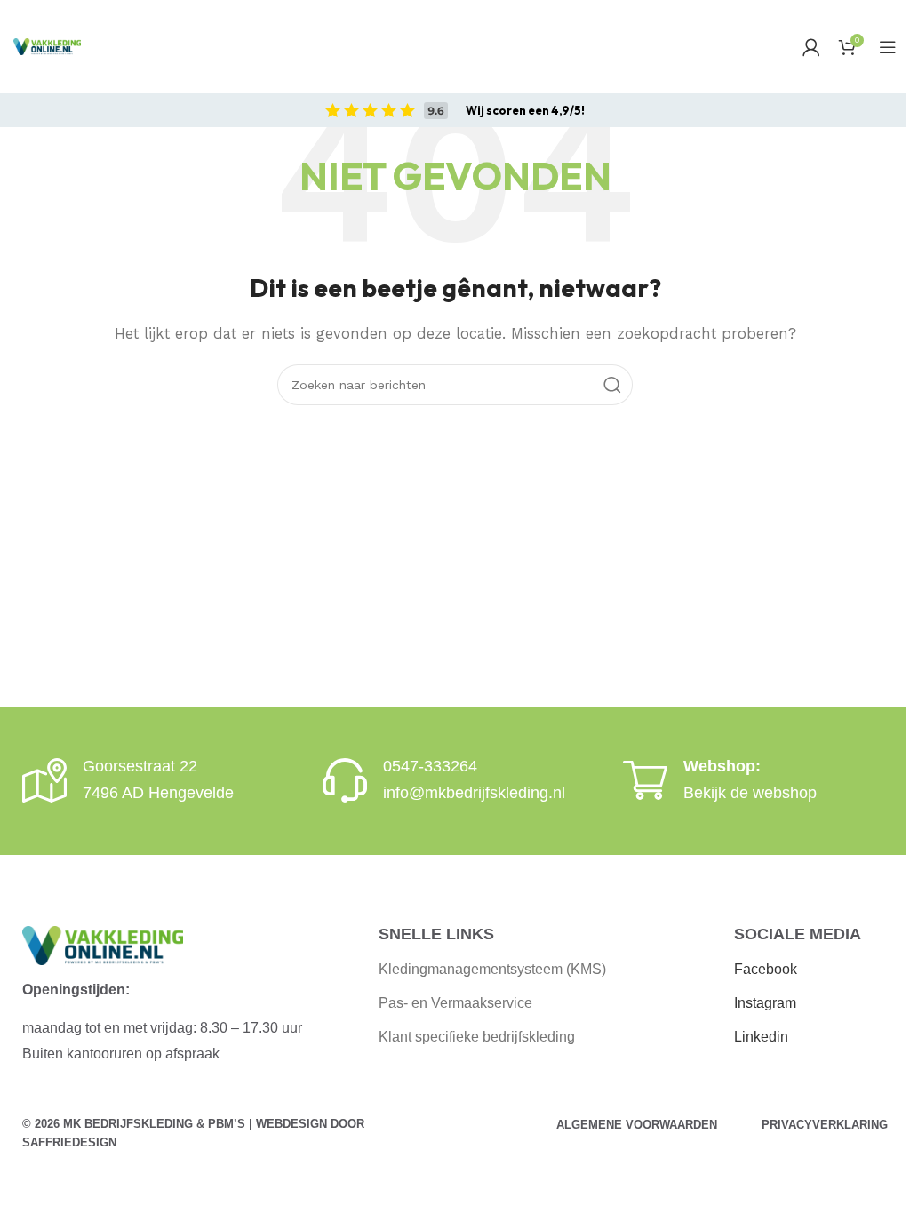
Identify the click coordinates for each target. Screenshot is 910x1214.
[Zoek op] (612, 384)
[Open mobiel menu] (888, 47)
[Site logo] (47, 47)
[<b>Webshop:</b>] (645, 780)
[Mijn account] (811, 47)
